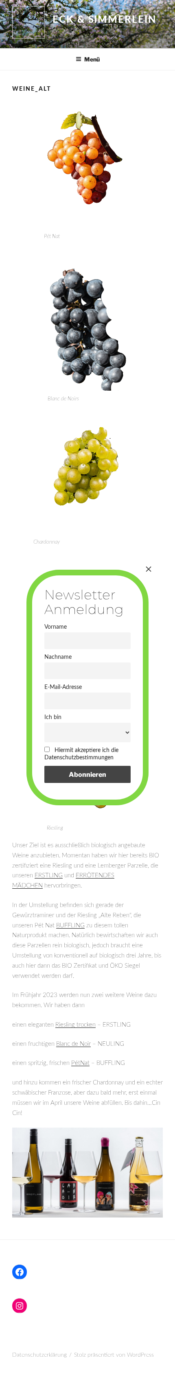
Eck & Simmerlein (104, 20)
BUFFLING (70, 925)
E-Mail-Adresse (63, 687)
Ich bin (52, 717)
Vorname (55, 627)
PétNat (80, 1063)
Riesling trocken (75, 1025)
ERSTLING (49, 875)
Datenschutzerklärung (39, 1355)
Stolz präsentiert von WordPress (114, 1355)
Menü (92, 59)
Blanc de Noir (73, 1044)
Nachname (58, 657)
